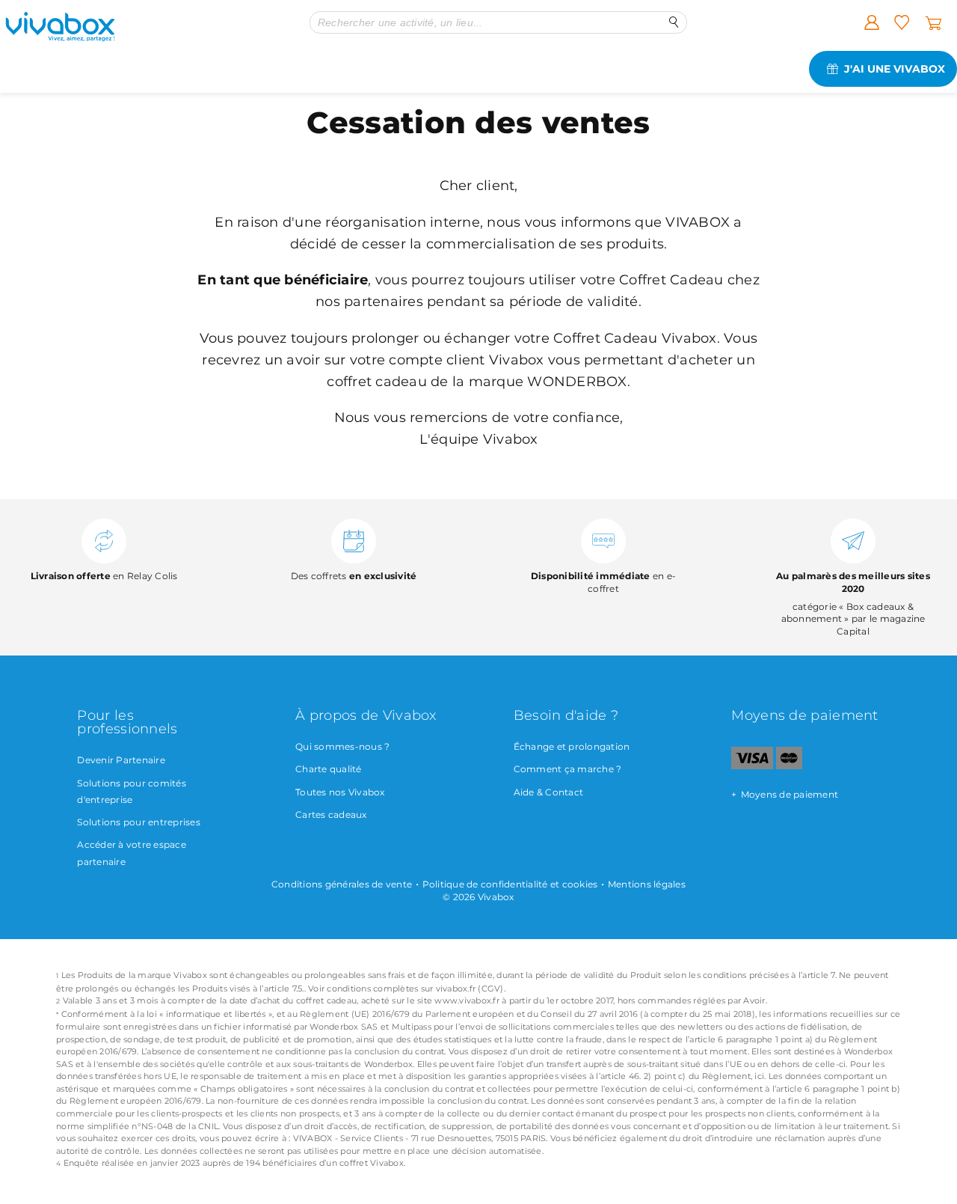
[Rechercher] (674, 22)
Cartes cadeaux (331, 814)
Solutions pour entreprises (138, 822)
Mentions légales (647, 884)
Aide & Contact (549, 792)
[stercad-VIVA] (789, 765)
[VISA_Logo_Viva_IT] (751, 765)
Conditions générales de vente (341, 884)
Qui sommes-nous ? (342, 746)
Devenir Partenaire (121, 760)
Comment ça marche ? (568, 768)
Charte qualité (328, 768)
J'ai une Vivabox (894, 69)
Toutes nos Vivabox (340, 792)
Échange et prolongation (572, 746)
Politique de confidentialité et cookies (510, 884)
